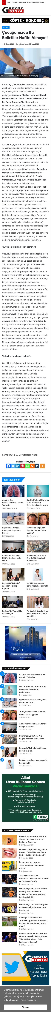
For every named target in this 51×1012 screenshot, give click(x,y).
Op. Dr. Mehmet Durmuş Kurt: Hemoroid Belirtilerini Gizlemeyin (38, 502)
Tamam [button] (25, 1007)
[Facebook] (8, 466)
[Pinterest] (22, 466)
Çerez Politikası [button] (28, 1000)
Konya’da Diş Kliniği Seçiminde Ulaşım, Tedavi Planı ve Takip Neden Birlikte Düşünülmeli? (33, 852)
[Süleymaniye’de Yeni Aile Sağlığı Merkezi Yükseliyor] (38, 546)
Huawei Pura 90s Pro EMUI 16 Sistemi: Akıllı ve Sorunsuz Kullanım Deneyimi (32, 839)
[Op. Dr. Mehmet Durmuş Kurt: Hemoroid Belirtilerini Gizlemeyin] (38, 491)
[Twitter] (13, 466)
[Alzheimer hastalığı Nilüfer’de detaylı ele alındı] (13, 546)
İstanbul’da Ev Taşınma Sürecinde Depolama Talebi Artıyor (31, 865)
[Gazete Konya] (13, 10)
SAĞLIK (6, 28)
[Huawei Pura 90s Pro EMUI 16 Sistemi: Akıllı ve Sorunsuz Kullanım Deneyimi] (9, 840)
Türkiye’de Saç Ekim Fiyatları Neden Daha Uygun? (36, 530)
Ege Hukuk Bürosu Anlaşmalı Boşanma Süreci (11, 530)
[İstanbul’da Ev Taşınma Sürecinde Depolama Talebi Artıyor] (9, 866)
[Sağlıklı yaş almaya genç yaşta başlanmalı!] (38, 574)
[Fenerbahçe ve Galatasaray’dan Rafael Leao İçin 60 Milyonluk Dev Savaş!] (9, 908)
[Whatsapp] (27, 466)
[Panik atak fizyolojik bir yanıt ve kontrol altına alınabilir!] (38, 602)
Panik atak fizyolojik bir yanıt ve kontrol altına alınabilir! (37, 613)
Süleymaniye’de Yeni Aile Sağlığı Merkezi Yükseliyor (36, 558)
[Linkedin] (18, 466)
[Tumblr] (37, 466)
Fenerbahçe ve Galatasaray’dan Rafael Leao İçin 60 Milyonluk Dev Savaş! (33, 907)
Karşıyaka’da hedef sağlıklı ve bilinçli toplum (11, 586)
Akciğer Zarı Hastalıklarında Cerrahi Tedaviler (13, 502)
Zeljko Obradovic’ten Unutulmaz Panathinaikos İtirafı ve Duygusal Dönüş (33, 878)
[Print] (32, 466)
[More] (42, 466)
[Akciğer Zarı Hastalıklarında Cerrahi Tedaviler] (13, 491)
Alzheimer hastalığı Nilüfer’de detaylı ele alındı (11, 558)
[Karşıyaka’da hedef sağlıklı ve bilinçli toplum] (13, 574)
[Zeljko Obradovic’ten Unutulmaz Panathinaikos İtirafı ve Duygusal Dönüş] (9, 879)
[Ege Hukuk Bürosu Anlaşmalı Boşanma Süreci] (13, 519)
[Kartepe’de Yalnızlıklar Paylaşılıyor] (13, 602)
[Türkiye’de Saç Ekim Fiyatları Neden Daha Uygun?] (38, 519)
